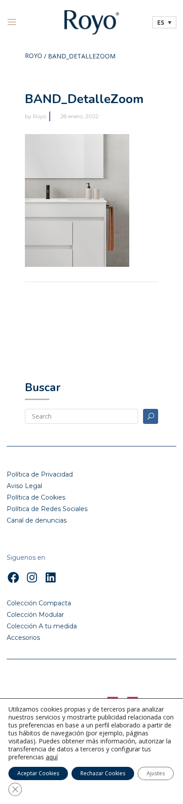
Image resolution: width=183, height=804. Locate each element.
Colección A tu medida (42, 626)
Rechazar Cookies (102, 773)
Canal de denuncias (37, 520)
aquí (52, 757)
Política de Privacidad (40, 474)
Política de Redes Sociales (47, 509)
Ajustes (156, 773)
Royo (33, 56)
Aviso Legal (24, 486)
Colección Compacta (39, 603)
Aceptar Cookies (38, 773)
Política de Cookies (36, 497)
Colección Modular (35, 615)
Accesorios (23, 638)
